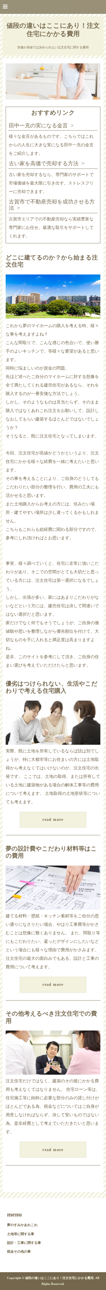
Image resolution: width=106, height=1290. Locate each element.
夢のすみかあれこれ (22, 1225)
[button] (53, 7)
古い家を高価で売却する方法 (44, 163)
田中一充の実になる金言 (38, 125)
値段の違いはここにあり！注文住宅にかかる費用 (53, 29)
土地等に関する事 (20, 1234)
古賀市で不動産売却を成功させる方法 (52, 205)
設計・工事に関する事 (24, 1243)
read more (52, 819)
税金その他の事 (19, 1251)
